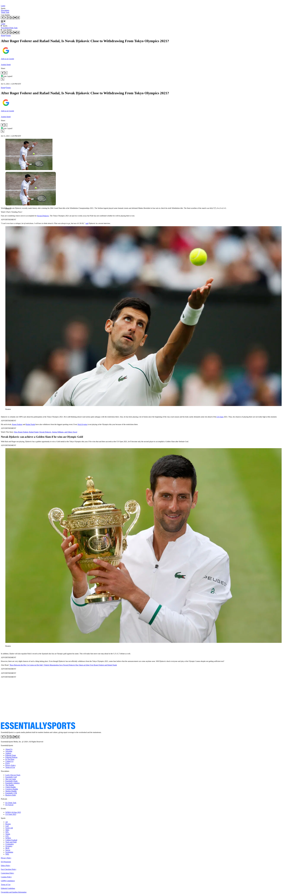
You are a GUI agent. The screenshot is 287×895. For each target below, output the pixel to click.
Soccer (7, 850)
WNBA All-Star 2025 (13, 812)
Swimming (9, 852)
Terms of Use (10, 767)
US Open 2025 (10, 814)
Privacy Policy (10, 765)
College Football (11, 840)
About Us (8, 749)
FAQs (7, 763)
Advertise (8, 751)
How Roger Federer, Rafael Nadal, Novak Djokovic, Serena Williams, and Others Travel (45, 432)
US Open (219, 417)
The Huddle (9, 785)
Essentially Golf (11, 777)
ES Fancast (9, 805)
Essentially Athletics (12, 783)
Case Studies (7, 30)
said (87, 223)
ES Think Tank (10, 803)
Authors (8, 753)
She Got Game (10, 779)
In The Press (9, 759)
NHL (7, 854)
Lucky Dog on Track (12, 775)
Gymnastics (9, 844)
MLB (7, 848)
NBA (7, 830)
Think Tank (5, 12)
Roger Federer (17, 424)
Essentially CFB (11, 793)
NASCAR (9, 828)
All (6, 822)
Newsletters (5, 10)
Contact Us (9, 761)
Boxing (8, 824)
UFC (7, 836)
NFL (7, 832)
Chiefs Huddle (10, 787)
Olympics (8, 846)
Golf (7, 826)
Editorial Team (10, 755)
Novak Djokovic (43, 216)
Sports (5, 26)
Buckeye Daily (10, 795)
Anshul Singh (6, 65)
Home (3, 35)
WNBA (8, 838)
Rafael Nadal (30, 424)
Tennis (8, 35)
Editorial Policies (11, 757)
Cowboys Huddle (11, 789)
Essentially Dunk (11, 781)
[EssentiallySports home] (38, 729)
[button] (6, 212)
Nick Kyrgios (82, 424)
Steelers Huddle (11, 791)
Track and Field (10, 842)
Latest (3, 6)
